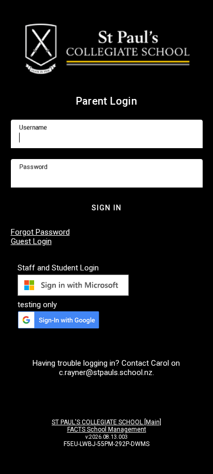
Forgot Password (40, 232)
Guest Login (31, 241)
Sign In (107, 208)
